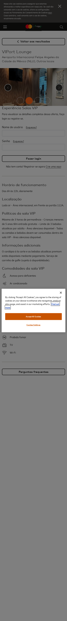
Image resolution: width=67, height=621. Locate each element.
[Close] (60, 292)
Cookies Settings (33, 325)
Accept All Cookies (33, 316)
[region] (33, 310)
